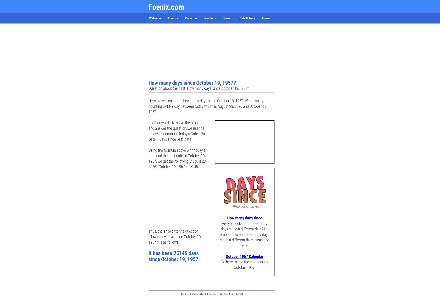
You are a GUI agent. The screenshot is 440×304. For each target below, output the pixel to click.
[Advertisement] (211, 52)
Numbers (210, 18)
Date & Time (247, 18)
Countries (191, 18)
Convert (228, 18)
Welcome (155, 18)
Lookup (266, 18)
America (173, 18)
